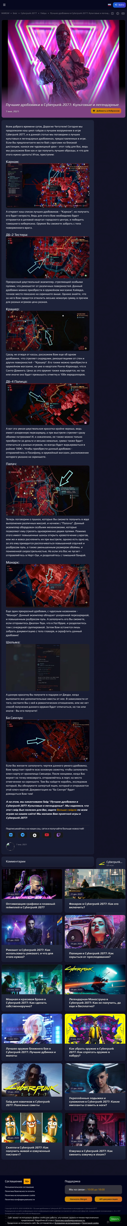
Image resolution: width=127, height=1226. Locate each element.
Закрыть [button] (115, 1219)
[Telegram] (22, 835)
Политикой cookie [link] (90, 1223)
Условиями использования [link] (67, 1223)
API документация (108, 1199)
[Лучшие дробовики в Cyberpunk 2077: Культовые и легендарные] (47, 185)
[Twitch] (58, 835)
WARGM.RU (27, 1208)
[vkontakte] (11, 835)
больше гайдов (66, 809)
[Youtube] (47, 835)
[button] (4, 5)
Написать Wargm (78, 1199)
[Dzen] (34, 835)
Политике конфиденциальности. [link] (70, 1220)
